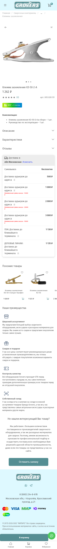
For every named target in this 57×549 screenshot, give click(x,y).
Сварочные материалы (25, 13)
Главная (6, 13)
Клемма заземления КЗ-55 (38, 292)
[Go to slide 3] (30, 81)
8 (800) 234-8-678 (28, 494)
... (41, 13)
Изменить (27, 162)
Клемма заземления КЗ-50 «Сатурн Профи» (13, 292)
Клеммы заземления (12, 16)
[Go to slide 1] (26, 81)
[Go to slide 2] (28, 81)
